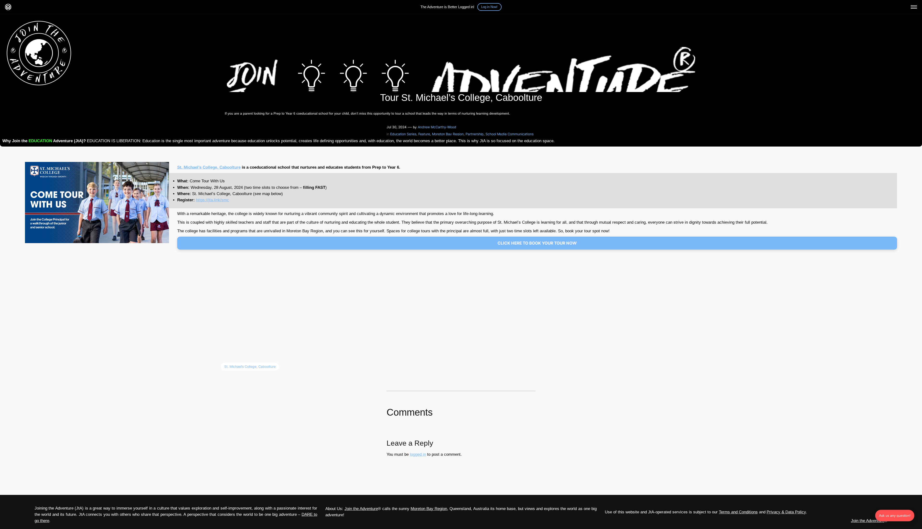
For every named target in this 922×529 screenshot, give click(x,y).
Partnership (475, 134)
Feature (424, 134)
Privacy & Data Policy (786, 512)
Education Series (403, 134)
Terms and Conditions (738, 512)
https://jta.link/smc (212, 200)
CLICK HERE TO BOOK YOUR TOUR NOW (537, 243)
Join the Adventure (361, 508)
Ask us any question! (894, 515)
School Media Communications (509, 134)
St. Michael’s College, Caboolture (209, 167)
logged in (418, 454)
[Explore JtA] (914, 7)
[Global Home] (8, 7)
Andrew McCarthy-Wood (437, 127)
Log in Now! (489, 7)
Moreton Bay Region (448, 134)
